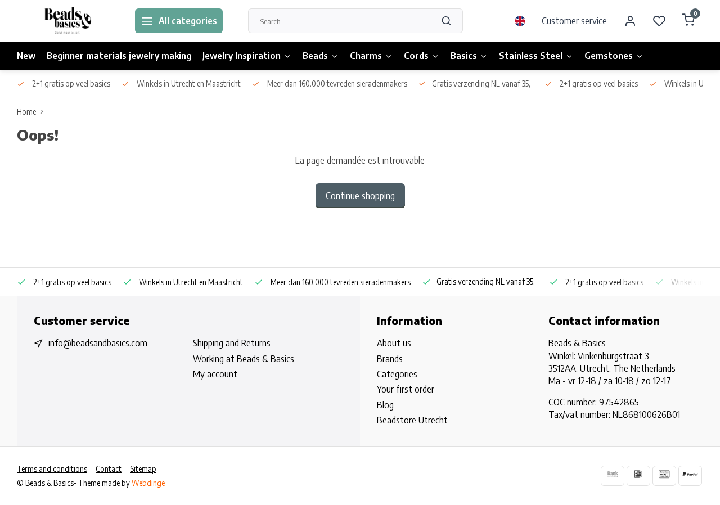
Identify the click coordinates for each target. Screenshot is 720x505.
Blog (385, 405)
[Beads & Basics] (67, 21)
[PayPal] (690, 475)
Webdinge (148, 483)
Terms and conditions (52, 469)
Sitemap (143, 469)
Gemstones (608, 55)
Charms (366, 55)
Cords (416, 55)
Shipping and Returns (232, 343)
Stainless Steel (530, 55)
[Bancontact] (664, 475)
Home (26, 111)
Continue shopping (360, 195)
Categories (397, 374)
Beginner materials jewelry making (119, 55)
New (26, 55)
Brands (390, 358)
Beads (315, 55)
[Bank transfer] (612, 475)
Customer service (574, 20)
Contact (109, 469)
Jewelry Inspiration (241, 55)
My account (215, 374)
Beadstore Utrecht (412, 420)
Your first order (405, 389)
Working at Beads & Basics (243, 358)
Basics (464, 55)
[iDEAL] (638, 475)
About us (394, 343)
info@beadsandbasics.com (97, 343)
